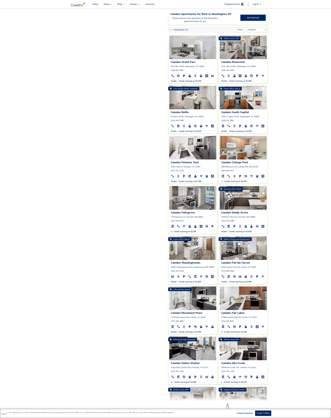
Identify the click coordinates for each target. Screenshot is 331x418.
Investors (150, 4)
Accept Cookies (263, 413)
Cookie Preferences (245, 413)
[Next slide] (214, 47)
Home (95, 4)
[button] (186, 56)
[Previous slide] (171, 47)
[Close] (327, 413)
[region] (165, 413)
